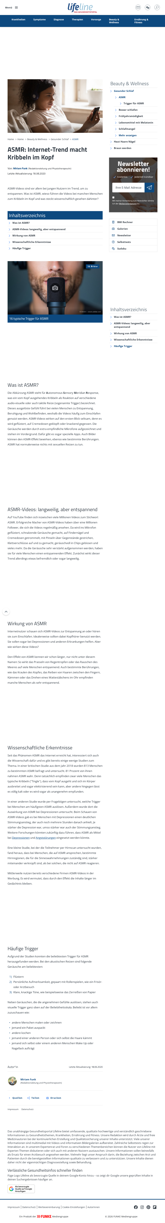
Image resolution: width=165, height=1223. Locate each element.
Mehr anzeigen (128, 135)
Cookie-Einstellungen (73, 1207)
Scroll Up (6, 611)
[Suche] (157, 7)
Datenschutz (27, 1109)
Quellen (17, 1097)
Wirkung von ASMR (23, 235)
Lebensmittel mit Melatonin (136, 122)
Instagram (142, 1207)
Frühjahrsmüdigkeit (131, 116)
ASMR (122, 97)
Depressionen (21, 838)
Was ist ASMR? (21, 222)
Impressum (13, 1109)
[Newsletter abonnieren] (149, 187)
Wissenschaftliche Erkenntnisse (31, 242)
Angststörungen (46, 838)
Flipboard (154, 1207)
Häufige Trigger (21, 248)
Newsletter (124, 235)
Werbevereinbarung (127, 203)
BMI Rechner (125, 222)
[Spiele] (147, 7)
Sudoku (121, 248)
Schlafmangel (127, 128)
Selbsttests (124, 242)
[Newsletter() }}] (138, 7)
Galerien (122, 228)
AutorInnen (93, 1207)
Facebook (136, 1207)
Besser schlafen (128, 109)
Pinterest (148, 1207)
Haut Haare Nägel (124, 141)
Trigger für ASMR (134, 103)
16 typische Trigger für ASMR (55, 292)
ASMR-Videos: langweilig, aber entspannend (39, 229)
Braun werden (122, 148)
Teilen (35, 1097)
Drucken (55, 1097)
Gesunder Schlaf (124, 90)
